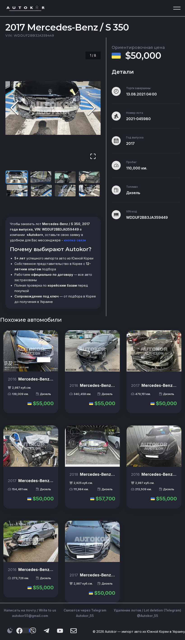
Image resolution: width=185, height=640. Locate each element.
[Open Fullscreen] (93, 157)
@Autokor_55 (147, 616)
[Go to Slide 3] (65, 177)
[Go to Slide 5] (17, 190)
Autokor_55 (85, 616)
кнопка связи (74, 240)
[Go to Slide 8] (89, 190)
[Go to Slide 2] (41, 177)
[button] (53, 108)
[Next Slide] (92, 108)
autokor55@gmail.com (30, 616)
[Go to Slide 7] (65, 190)
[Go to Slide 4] (89, 177)
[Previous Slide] (14, 108)
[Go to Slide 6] (41, 190)
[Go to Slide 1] (16, 177)
